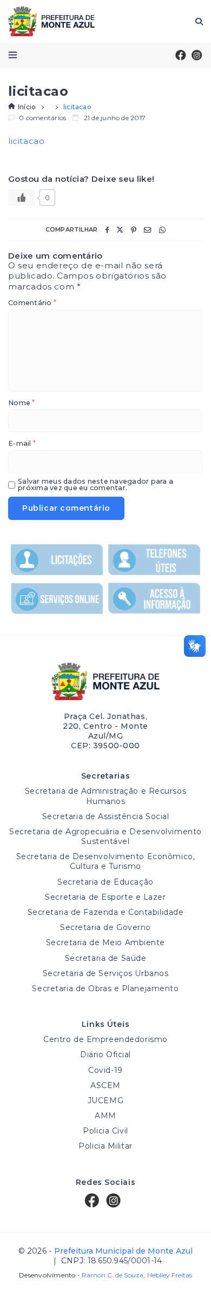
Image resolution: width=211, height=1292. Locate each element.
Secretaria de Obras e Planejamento (105, 988)
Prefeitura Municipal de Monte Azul (51, 21)
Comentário (32, 303)
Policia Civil (105, 1131)
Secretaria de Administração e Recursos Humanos (105, 796)
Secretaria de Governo (105, 927)
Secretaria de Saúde (106, 958)
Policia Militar (105, 1146)
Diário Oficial (105, 1054)
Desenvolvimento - (81, 1275)
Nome (21, 403)
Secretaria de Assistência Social (105, 816)
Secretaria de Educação (105, 882)
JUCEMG (105, 1100)
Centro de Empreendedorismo (105, 1039)
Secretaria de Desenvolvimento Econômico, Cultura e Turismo (105, 861)
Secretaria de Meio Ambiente (105, 942)
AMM (105, 1115)
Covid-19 (105, 1070)
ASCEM (105, 1085)
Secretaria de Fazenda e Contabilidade (106, 912)
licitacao (26, 141)
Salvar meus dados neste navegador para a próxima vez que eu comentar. (95, 485)
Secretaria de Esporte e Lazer (105, 897)
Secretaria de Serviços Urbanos (106, 973)
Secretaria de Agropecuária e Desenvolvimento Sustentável (105, 836)
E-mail (22, 443)
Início (27, 106)
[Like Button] (21, 197)
